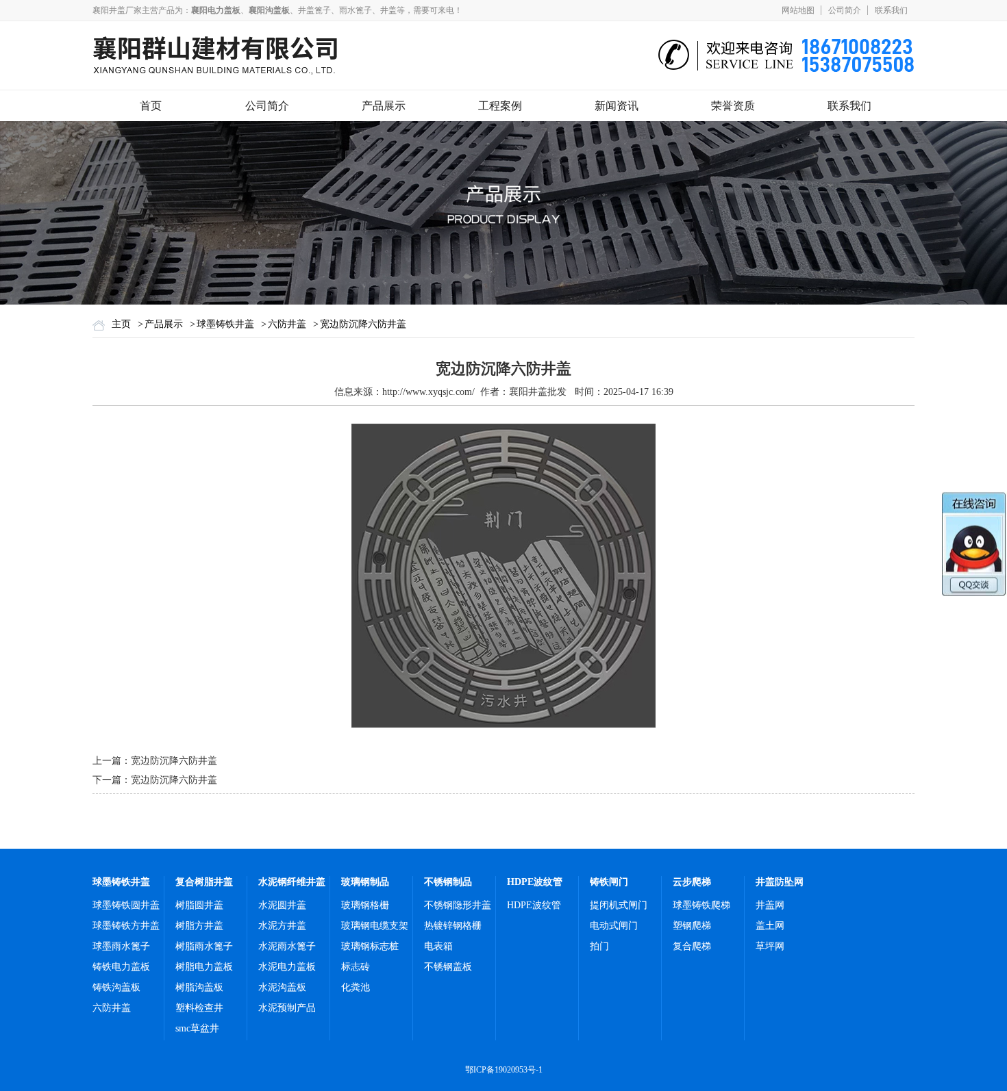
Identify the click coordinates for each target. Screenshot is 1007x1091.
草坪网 (770, 946)
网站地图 (798, 10)
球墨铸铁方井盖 (126, 926)
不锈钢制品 (448, 882)
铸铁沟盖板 (116, 987)
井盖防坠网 (780, 882)
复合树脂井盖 (204, 882)
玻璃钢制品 (365, 882)
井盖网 (770, 905)
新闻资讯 (616, 106)
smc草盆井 (197, 1028)
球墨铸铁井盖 (225, 324)
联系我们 (891, 10)
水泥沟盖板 (282, 987)
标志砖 (355, 967)
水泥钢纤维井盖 (291, 882)
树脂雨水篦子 (204, 946)
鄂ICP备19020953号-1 (504, 1070)
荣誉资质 (733, 106)
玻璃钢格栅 (365, 905)
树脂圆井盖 (199, 905)
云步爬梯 (692, 882)
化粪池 (355, 987)
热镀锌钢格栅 (453, 926)
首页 (151, 106)
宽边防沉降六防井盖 (363, 324)
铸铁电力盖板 (121, 967)
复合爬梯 (692, 946)
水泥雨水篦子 (287, 946)
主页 (121, 324)
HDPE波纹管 (534, 882)
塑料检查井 (199, 1008)
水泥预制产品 (287, 1008)
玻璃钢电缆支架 (374, 926)
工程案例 (500, 106)
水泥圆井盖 (282, 905)
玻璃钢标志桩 (370, 946)
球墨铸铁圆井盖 (126, 905)
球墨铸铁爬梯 (701, 905)
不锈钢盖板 (448, 967)
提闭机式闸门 (618, 905)
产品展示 (384, 106)
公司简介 (844, 10)
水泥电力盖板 (287, 967)
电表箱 (438, 946)
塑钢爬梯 (692, 926)
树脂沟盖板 (199, 987)
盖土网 (770, 926)
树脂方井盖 (199, 926)
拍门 (599, 946)
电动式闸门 (614, 926)
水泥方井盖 (282, 926)
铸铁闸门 (609, 882)
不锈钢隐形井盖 (457, 905)
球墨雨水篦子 (121, 946)
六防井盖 (287, 324)
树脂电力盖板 (204, 967)
